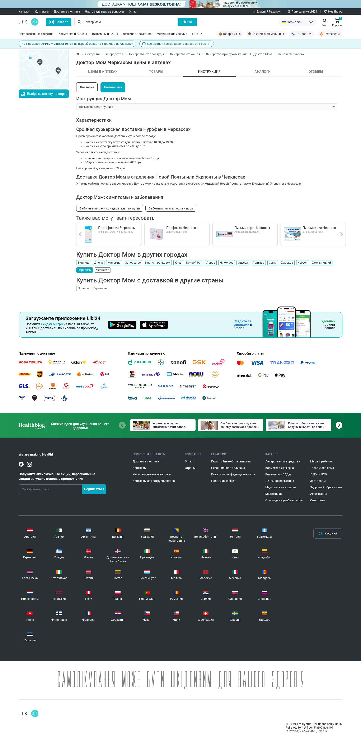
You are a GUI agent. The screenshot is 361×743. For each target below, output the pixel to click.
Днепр (98, 262)
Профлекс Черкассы (182, 228)
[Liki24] (28, 713)
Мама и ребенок (321, 461)
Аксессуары (318, 493)
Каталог (24, 11)
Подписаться (94, 489)
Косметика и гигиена (72, 34)
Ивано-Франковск (157, 262)
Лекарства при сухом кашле (227, 54)
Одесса (243, 262)
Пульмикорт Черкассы (252, 228)
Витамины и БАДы (105, 34)
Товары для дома (322, 468)
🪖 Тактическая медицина (266, 34)
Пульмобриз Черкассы (320, 228)
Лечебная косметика (137, 34)
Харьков (287, 262)
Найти (187, 22)
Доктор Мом (262, 54)
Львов (210, 262)
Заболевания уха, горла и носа (171, 208)
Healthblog (335, 11)
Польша (83, 288)
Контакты (42, 11)
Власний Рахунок (268, 11)
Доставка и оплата (67, 11)
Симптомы (317, 500)
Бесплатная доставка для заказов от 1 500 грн (179, 43)
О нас (132, 11)
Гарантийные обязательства (231, 461)
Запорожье (133, 262)
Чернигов (102, 270)
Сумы (273, 262)
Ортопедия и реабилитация (284, 500)
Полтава (258, 262)
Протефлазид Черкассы (117, 228)
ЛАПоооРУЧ (318, 474)
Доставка (87, 87)
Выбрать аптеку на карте (47, 94)
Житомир (114, 262)
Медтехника (273, 493)
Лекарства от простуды (146, 54)
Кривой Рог (194, 262)
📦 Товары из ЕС (230, 34)
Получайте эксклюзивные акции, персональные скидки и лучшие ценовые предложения (57, 476)
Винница (84, 262)
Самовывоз (113, 87)
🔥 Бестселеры (329, 34)
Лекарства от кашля (185, 54)
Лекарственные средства (36, 34)
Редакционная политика (228, 468)
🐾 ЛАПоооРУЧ (301, 34)
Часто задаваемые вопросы (104, 11)
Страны (190, 468)
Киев (178, 262)
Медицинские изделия (172, 34)
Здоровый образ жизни (326, 487)
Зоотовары (318, 481)
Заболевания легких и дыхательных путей (110, 208)
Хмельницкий (321, 262)
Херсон (303, 262)
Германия (100, 288)
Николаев (226, 262)
